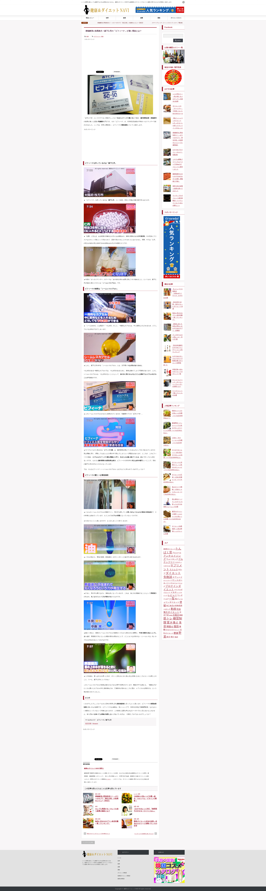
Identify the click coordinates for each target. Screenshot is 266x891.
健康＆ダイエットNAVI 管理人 (94, 768)
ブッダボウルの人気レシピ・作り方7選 (177, 337)
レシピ (135, 793)
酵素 (176, 633)
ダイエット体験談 (122, 872)
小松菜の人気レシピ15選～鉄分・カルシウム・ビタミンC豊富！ (145, 798)
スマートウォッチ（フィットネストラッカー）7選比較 (98, 23)
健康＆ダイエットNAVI (131, 889)
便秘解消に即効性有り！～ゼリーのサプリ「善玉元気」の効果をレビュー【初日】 (106, 798)
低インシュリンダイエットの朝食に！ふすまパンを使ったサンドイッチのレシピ (172, 23)
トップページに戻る (88, 842)
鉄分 (169, 637)
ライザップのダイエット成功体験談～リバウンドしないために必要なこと (178, 200)
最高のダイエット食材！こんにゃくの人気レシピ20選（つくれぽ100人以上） (172, 516)
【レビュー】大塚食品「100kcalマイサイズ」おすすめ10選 (173, 293)
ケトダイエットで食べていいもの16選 (177, 393)
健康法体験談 (121, 878)
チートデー (166, 580)
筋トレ (168, 618)
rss (183, 2)
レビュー (172, 595)
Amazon (95, 723)
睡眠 (181, 615)
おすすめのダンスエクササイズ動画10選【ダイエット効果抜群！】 (173, 360)
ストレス (174, 569)
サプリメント (97, 36)
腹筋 (176, 626)
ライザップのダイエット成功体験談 (132, 23)
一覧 (172, 598)
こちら (108, 779)
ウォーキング (172, 559)
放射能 (170, 615)
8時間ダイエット (169, 549)
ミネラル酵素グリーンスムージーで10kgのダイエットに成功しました (178, 164)
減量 (141, 18)
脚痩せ (169, 626)
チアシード (177, 577)
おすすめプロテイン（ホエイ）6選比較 (178, 152)
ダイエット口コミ (176, 18)
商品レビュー (90, 18)
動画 (173, 608)
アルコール (176, 553)
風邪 (176, 637)
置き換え (173, 622)
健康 (124, 18)
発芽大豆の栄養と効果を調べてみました (178, 188)
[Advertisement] (120, 55)
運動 (159, 18)
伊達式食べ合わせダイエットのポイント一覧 (177, 372)
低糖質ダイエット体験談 (124, 875)
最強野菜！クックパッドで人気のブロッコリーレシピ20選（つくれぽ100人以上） (172, 428)
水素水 (176, 615)
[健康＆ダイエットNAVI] (108, 14)
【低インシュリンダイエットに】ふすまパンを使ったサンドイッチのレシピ (178, 123)
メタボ (173, 592)
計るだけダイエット (173, 630)
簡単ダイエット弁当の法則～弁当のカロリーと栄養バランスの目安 (145, 823)
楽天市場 (88, 723)
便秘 (102, 36)
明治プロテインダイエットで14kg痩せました (98, 833)
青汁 (173, 637)
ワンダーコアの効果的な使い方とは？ (144, 833)
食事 (107, 18)
